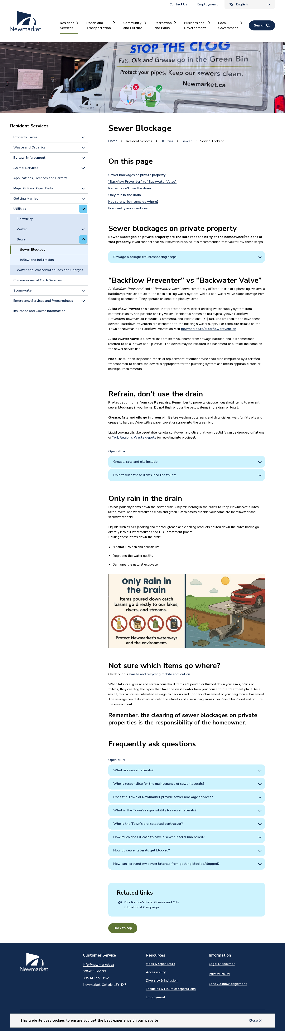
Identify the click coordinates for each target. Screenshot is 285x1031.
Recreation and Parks (163, 25)
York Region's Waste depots (134, 437)
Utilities (19, 208)
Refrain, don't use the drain (129, 188)
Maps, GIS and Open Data (33, 188)
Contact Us (178, 4)
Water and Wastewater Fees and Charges (50, 270)
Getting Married (26, 198)
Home (112, 141)
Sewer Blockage (32, 249)
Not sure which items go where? (133, 201)
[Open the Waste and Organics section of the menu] (83, 147)
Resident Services (67, 25)
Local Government (228, 25)
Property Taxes (25, 137)
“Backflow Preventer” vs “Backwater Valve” (142, 181)
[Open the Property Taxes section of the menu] (83, 137)
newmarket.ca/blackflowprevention (208, 329)
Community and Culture (132, 25)
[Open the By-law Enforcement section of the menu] (83, 157)
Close (253, 1020)
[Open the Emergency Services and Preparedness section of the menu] (83, 301)
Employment (207, 4)
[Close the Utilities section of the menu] (83, 209)
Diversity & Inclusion (162, 980)
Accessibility (156, 972)
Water (22, 229)
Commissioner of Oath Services (37, 280)
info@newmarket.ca (98, 964)
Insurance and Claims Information (39, 311)
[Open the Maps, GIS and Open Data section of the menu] (83, 188)
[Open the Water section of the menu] (83, 229)
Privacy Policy (219, 974)
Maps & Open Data (160, 964)
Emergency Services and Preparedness (43, 300)
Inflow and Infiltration (37, 260)
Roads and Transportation (98, 25)
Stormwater (23, 290)
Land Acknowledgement (228, 984)
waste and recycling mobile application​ (159, 674)
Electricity (25, 219)
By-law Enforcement (29, 157)
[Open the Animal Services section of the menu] (83, 168)
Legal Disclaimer (222, 964)
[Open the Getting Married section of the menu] (83, 198)
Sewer (22, 239)
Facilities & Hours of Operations (171, 989)
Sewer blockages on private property (136, 175)
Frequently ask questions (128, 208)
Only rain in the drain (124, 195)
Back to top (123, 928)
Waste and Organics (29, 147)
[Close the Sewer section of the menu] (83, 239)
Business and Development (195, 25)
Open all (114, 451)
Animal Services (25, 168)
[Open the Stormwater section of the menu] (83, 290)
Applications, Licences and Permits (40, 178)
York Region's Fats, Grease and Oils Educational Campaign (151, 905)
